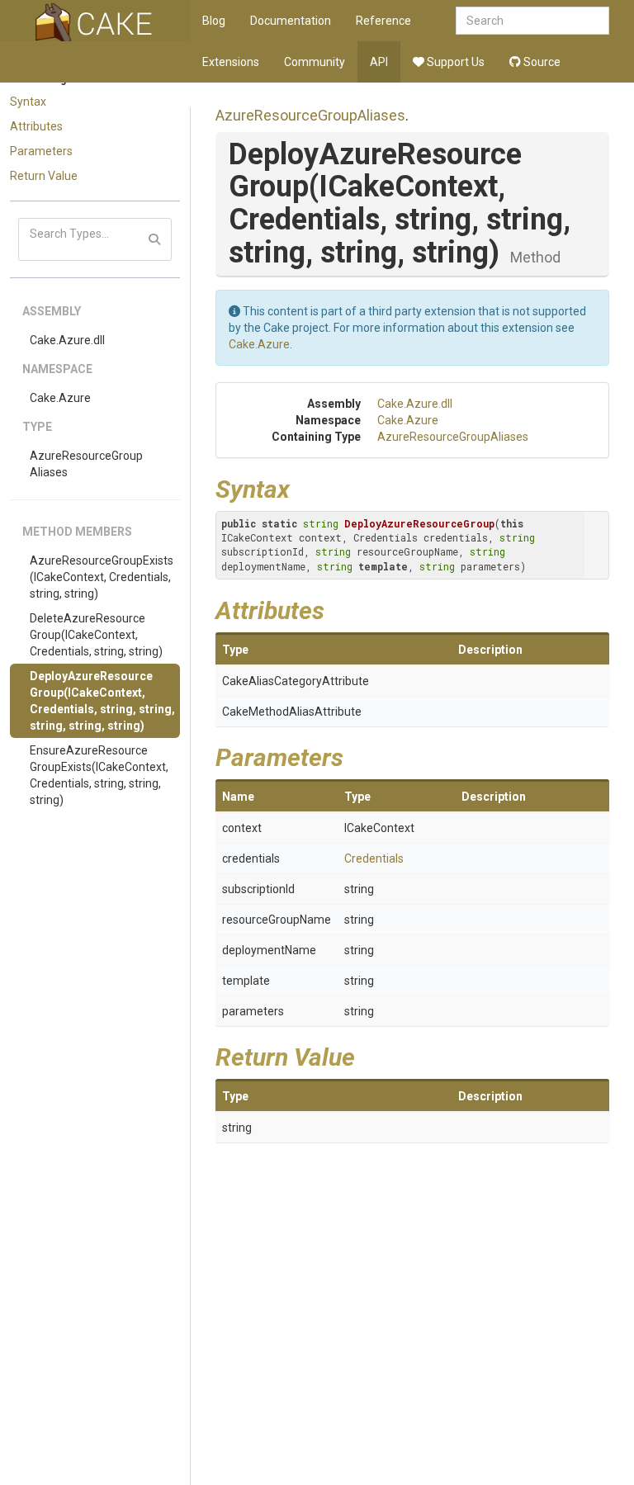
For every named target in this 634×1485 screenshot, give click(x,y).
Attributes (36, 126)
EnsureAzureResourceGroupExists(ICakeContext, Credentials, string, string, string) (99, 775)
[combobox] (532, 21)
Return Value (44, 175)
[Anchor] (302, 487)
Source (541, 62)
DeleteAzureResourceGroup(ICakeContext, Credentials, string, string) (96, 635)
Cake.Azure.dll (67, 340)
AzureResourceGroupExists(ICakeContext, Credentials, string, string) (101, 577)
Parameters (41, 151)
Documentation (290, 20)
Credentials (374, 858)
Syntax (28, 101)
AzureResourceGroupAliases (86, 464)
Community (314, 62)
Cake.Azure (60, 397)
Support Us (454, 62)
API (379, 62)
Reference (383, 20)
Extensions (230, 62)
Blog (213, 20)
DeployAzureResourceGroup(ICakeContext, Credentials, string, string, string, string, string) (102, 700)
